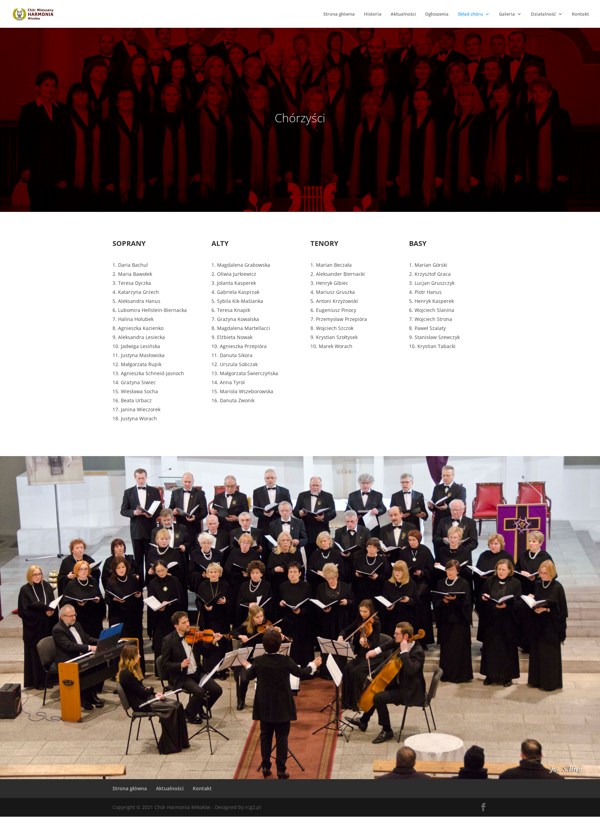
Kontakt (580, 14)
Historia (373, 14)
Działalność (543, 14)
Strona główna (339, 14)
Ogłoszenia (437, 14)
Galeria (507, 14)
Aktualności (403, 14)
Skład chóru (470, 14)
